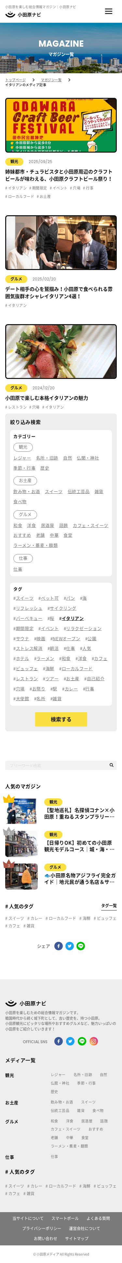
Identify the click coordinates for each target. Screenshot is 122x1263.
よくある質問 (98, 1218)
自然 (103, 1074)
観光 (14, 161)
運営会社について (84, 1228)
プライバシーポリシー (41, 1228)
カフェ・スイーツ (66, 1129)
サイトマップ (76, 1238)
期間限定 (39, 188)
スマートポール (65, 1218)
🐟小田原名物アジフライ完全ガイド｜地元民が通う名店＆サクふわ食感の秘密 (80, 879)
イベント (59, 188)
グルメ (16, 279)
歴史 (54, 1091)
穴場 (76, 188)
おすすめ (95, 1129)
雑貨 (30, 926)
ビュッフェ (106, 918)
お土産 (45, 196)
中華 (70, 1137)
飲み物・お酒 (62, 1102)
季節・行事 (86, 1083)
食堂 (85, 1137)
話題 (104, 1121)
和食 (54, 1121)
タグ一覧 (109, 906)
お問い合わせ (45, 1238)
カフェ (13, 926)
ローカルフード (20, 196)
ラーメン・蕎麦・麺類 (69, 1146)
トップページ (15, 80)
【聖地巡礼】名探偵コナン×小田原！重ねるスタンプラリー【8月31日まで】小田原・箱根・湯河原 (79, 814)
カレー (36, 918)
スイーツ (15, 918)
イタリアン (17, 188)
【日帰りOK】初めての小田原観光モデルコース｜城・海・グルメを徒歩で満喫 (79, 846)
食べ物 (97, 1110)
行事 (89, 188)
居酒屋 (86, 1121)
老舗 (54, 1137)
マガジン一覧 (51, 80)
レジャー (58, 1074)
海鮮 (86, 918)
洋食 (70, 1121)
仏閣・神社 (60, 1083)
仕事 (9, 1157)
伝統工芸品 (60, 1110)
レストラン (17, 407)
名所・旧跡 (83, 1074)
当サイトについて (28, 1218)
